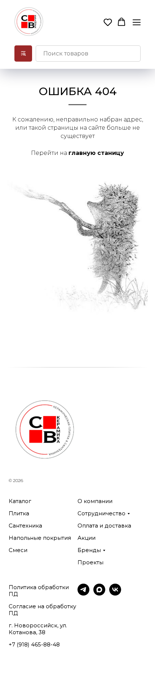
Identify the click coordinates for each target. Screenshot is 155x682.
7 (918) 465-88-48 (36, 644)
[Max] (99, 593)
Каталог (20, 501)
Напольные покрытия (40, 537)
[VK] (115, 593)
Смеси (18, 550)
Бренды (89, 550)
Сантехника (25, 525)
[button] (107, 22)
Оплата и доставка (104, 525)
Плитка (19, 513)
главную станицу (96, 153)
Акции (87, 537)
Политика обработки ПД (39, 590)
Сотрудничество (101, 513)
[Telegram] (83, 593)
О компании (95, 501)
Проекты (90, 562)
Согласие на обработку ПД (42, 609)
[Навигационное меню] (137, 22)
